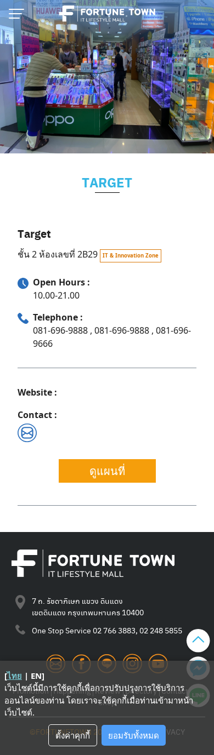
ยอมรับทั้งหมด (133, 735)
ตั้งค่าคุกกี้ (72, 735)
